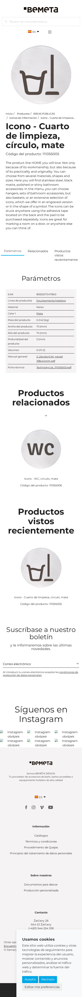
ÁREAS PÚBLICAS (44, 113)
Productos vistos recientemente (66, 255)
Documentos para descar (41, 884)
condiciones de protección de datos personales (40, 674)
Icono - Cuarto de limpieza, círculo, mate (41, 597)
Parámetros (12, 251)
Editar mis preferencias (42, 987)
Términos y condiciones (41, 841)
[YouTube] (50, 807)
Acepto (30, 979)
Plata (39, 313)
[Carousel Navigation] (41, 416)
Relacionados (38, 251)
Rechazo (48, 979)
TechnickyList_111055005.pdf (53, 367)
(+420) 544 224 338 (41, 928)
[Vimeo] (42, 807)
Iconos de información (23, 117)
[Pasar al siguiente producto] (46, 416)
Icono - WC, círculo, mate (41, 478)
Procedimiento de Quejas (41, 847)
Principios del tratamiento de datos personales (41, 853)
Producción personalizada (41, 890)
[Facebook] (26, 807)
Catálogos (41, 835)
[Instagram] (34, 807)
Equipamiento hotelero (51, 300)
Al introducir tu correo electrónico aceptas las (40, 674)
